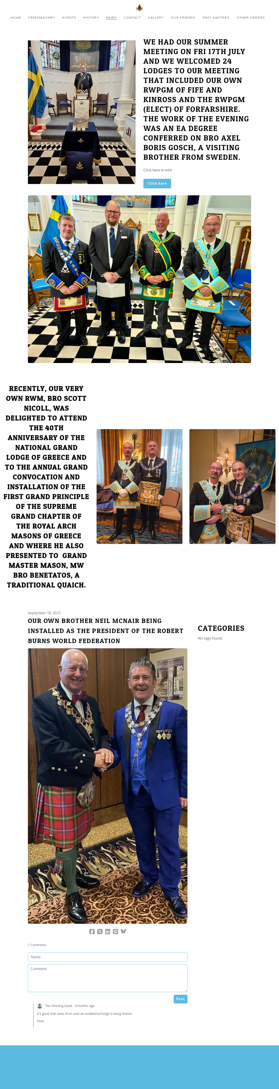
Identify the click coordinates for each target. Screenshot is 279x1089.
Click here (157, 183)
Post (180, 999)
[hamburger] (8, 6)
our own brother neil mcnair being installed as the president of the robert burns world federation (106, 631)
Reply (40, 1021)
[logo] (139, 7)
